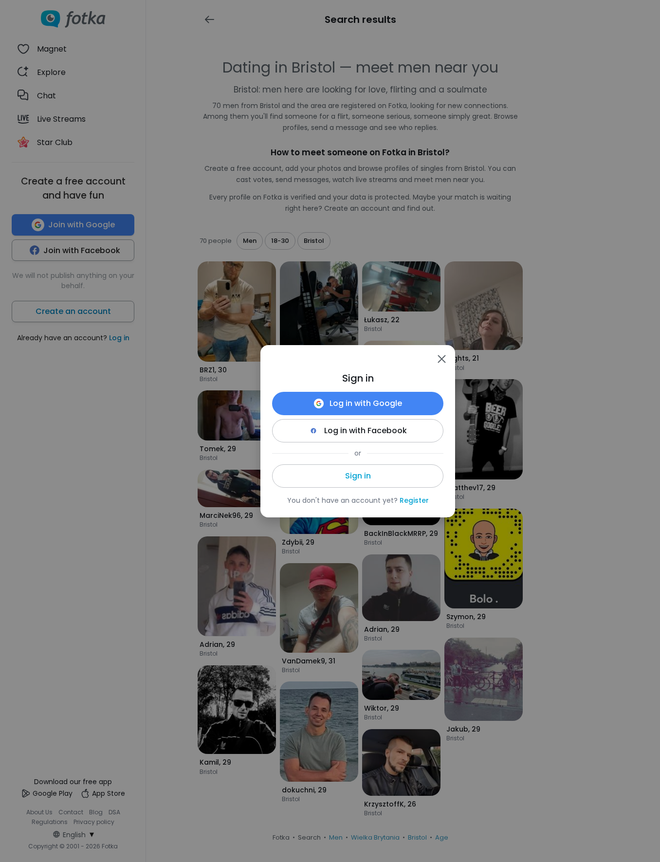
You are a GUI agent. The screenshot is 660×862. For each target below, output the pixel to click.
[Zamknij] (441, 358)
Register (414, 500)
